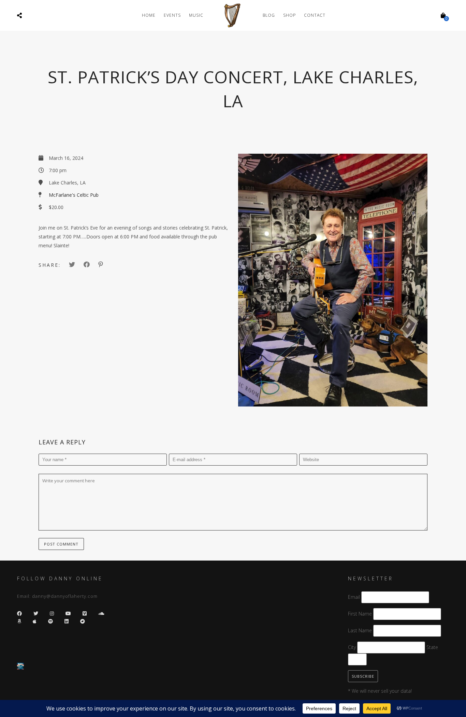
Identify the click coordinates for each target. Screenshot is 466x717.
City (352, 647)
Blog (269, 15)
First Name (360, 613)
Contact (314, 15)
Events (172, 15)
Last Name (360, 630)
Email (354, 597)
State (432, 647)
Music (196, 15)
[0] (443, 15)
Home (149, 15)
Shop (289, 15)
